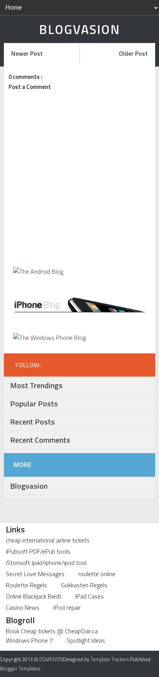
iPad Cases (89, 596)
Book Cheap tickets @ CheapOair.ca (52, 631)
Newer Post (27, 53)
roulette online (96, 573)
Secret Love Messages (35, 573)
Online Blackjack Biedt (33, 596)
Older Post (133, 53)
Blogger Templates (20, 668)
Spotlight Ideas (86, 640)
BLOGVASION (79, 29)
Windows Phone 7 (29, 640)
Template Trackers (109, 659)
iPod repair (67, 607)
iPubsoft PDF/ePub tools (38, 551)
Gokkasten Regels (84, 585)
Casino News (22, 607)
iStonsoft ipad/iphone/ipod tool (46, 562)
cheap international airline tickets (48, 540)
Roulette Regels (26, 585)
